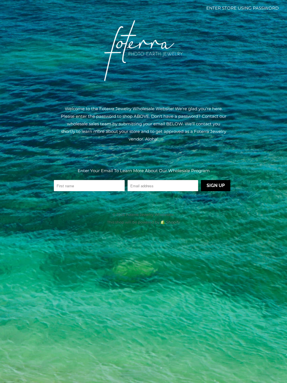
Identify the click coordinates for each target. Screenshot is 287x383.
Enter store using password (242, 8)
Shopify (173, 222)
